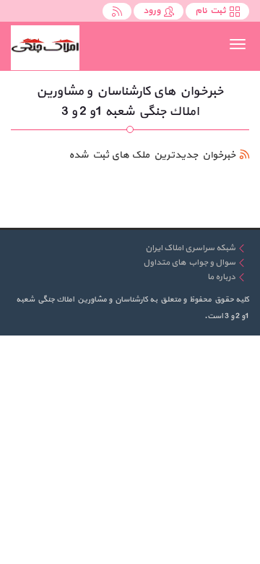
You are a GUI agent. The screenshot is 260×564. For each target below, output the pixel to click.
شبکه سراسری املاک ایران (190, 248)
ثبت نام (210, 11)
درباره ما (221, 276)
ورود (151, 11)
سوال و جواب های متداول (189, 262)
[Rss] (117, 11)
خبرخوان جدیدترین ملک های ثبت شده (152, 155)
